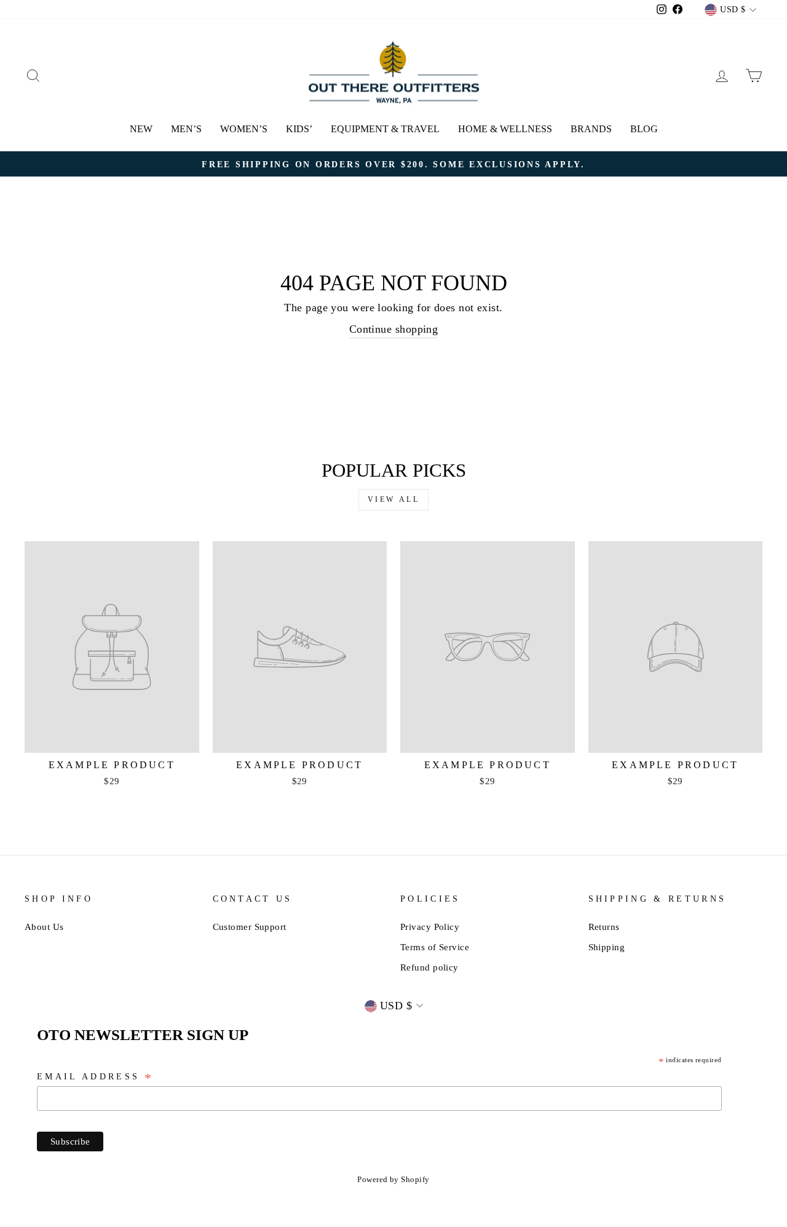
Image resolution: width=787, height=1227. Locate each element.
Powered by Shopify (393, 1179)
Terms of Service (434, 947)
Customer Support (250, 926)
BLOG (644, 129)
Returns (604, 926)
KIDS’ (299, 129)
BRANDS (591, 129)
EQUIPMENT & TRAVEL (385, 129)
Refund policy (429, 967)
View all (394, 499)
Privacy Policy (429, 926)
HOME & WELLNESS (505, 129)
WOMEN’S (243, 129)
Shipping (606, 947)
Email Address (95, 1077)
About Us (44, 926)
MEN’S (186, 129)
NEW (141, 129)
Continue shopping (393, 329)
